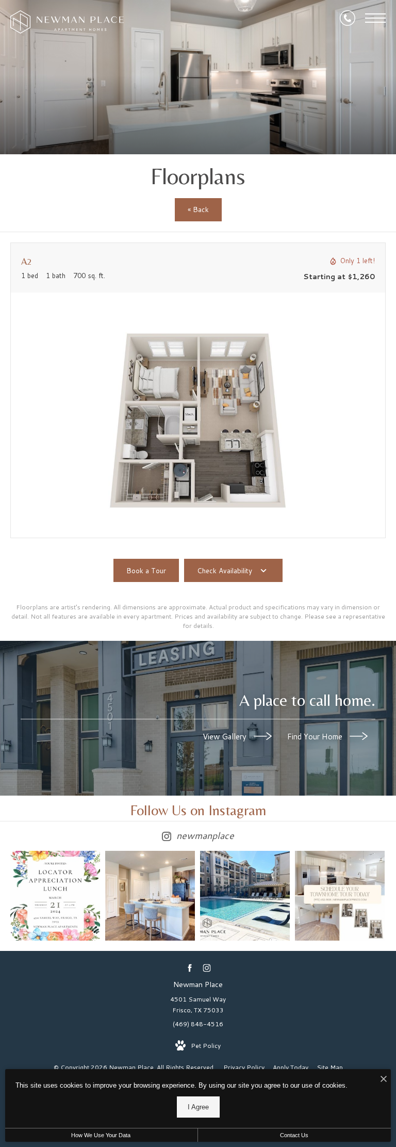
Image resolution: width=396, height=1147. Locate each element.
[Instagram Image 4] (340, 896)
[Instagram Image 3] (245, 896)
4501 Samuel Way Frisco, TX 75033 (198, 1005)
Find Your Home (315, 736)
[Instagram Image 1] (55, 896)
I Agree (198, 1107)
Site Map (330, 1067)
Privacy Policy (244, 1067)
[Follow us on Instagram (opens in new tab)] (206, 967)
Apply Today (290, 1067)
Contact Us (294, 1135)
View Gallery (226, 736)
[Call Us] (347, 18)
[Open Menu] (375, 18)
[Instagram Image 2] (150, 896)
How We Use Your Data (100, 1135)
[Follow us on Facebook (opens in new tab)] (189, 967)
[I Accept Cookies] (384, 1079)
